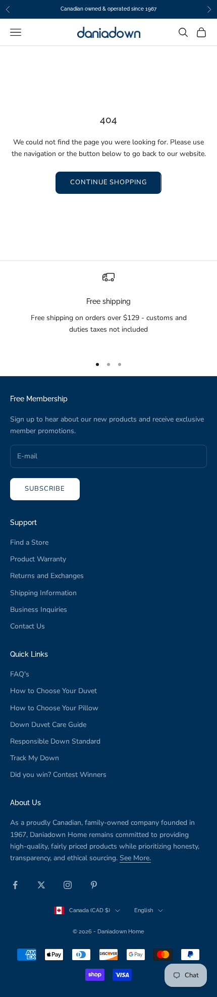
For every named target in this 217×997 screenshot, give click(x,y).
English (143, 910)
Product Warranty (38, 559)
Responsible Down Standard (55, 741)
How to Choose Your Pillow (54, 708)
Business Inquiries (38, 609)
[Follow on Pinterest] (94, 885)
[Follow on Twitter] (41, 885)
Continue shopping (108, 182)
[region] (108, 309)
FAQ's (19, 674)
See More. (135, 858)
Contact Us (27, 626)
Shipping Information (43, 593)
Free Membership (39, 398)
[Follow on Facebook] (15, 885)
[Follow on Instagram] (68, 885)
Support (23, 522)
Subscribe (45, 488)
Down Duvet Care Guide (48, 724)
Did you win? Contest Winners (58, 774)
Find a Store (29, 542)
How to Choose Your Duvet (53, 691)
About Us (25, 802)
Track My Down (34, 758)
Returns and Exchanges (47, 576)
